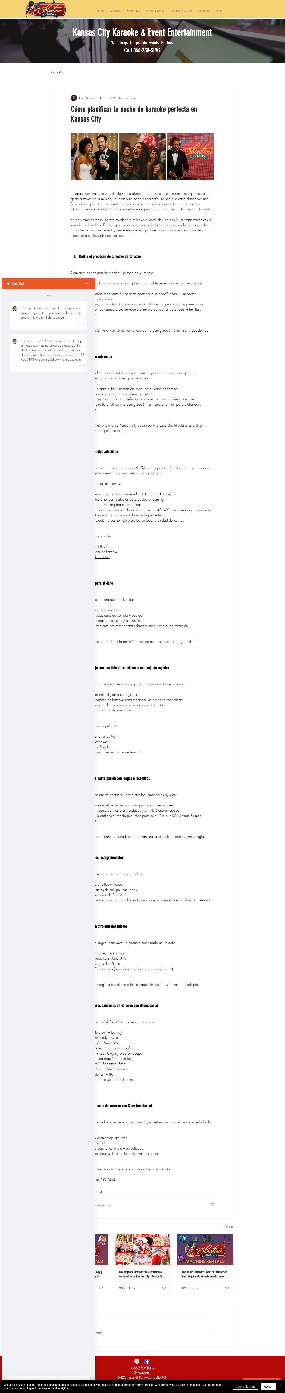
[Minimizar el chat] (87, 284)
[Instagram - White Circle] (136, 1361)
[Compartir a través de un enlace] (101, 1193)
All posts (57, 71)
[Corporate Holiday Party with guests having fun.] (143, 1249)
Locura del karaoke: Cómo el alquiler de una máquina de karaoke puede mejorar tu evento (204, 1274)
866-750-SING (146, 50)
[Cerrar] (280, 1386)
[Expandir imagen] (94, 156)
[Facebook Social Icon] (146, 1361)
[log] (48, 831)
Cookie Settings (245, 1386)
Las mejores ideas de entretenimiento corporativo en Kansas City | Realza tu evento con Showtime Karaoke (140, 1274)
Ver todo (229, 1226)
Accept (268, 1386)
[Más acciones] (212, 98)
